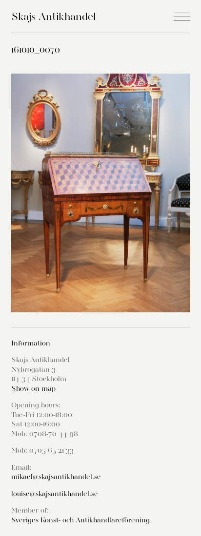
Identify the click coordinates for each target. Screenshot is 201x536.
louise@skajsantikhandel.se (54, 493)
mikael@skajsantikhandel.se (56, 476)
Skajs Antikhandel (53, 16)
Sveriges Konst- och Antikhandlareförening (80, 520)
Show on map (33, 388)
